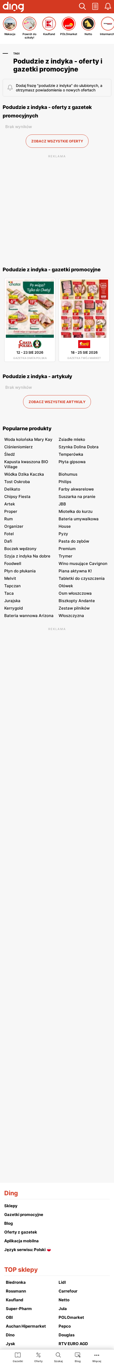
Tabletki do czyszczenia (82, 578)
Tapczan (12, 585)
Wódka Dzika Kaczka (24, 474)
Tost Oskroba (17, 481)
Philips (65, 481)
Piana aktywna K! (75, 570)
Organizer (13, 526)
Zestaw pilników (74, 608)
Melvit (10, 578)
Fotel (9, 533)
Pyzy (63, 533)
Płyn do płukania (20, 570)
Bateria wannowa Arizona (29, 615)
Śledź (9, 454)
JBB (62, 503)
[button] (82, 6)
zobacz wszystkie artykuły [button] (57, 402)
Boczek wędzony (20, 548)
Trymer (65, 556)
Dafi (8, 541)
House (65, 526)
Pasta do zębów (74, 541)
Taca (9, 593)
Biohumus (68, 474)
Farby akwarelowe (76, 489)
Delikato (12, 489)
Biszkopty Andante (77, 600)
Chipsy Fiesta (17, 496)
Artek (9, 503)
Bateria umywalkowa (79, 518)
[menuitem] (18, 1357)
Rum (8, 518)
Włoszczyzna (71, 615)
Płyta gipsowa (72, 461)
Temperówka (71, 454)
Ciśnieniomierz (18, 446)
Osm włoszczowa (75, 593)
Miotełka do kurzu (76, 511)
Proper (10, 511)
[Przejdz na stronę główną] (13, 7)
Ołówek (66, 585)
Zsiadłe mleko (72, 439)
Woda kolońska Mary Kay (28, 439)
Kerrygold (13, 608)
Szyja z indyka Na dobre (27, 556)
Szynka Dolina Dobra (79, 446)
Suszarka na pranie (77, 496)
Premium (67, 548)
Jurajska (12, 600)
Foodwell (12, 563)
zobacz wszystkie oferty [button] (57, 141)
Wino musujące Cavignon (83, 563)
